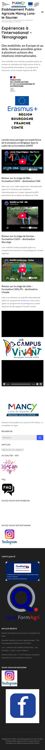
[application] (22, 348)
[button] (22, 348)
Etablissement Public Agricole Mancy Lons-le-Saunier (19, 13)
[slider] (21, 384)
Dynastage (25, 303)
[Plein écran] (41, 384)
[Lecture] (4, 384)
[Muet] (37, 384)
